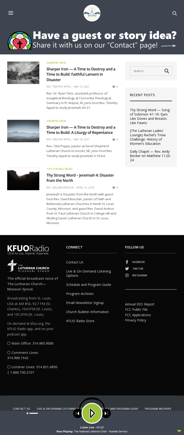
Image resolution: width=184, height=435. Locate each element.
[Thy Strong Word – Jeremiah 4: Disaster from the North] (23, 179)
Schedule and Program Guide (88, 284)
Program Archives (80, 293)
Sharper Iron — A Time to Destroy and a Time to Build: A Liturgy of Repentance (80, 130)
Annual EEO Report (140, 304)
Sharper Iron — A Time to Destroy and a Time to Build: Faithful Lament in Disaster (80, 74)
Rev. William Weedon (60, 187)
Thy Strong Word (59, 169)
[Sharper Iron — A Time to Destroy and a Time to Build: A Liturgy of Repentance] (23, 131)
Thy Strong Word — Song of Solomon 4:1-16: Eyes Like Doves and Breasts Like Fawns (150, 116)
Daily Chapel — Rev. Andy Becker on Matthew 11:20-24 (150, 155)
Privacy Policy (135, 320)
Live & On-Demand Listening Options (88, 273)
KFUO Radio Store (80, 321)
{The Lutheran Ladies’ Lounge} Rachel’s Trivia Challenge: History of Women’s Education (148, 137)
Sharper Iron (56, 63)
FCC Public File (136, 309)
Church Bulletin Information (87, 311)
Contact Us (74, 262)
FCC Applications (138, 315)
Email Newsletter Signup (85, 302)
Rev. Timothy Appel (58, 86)
